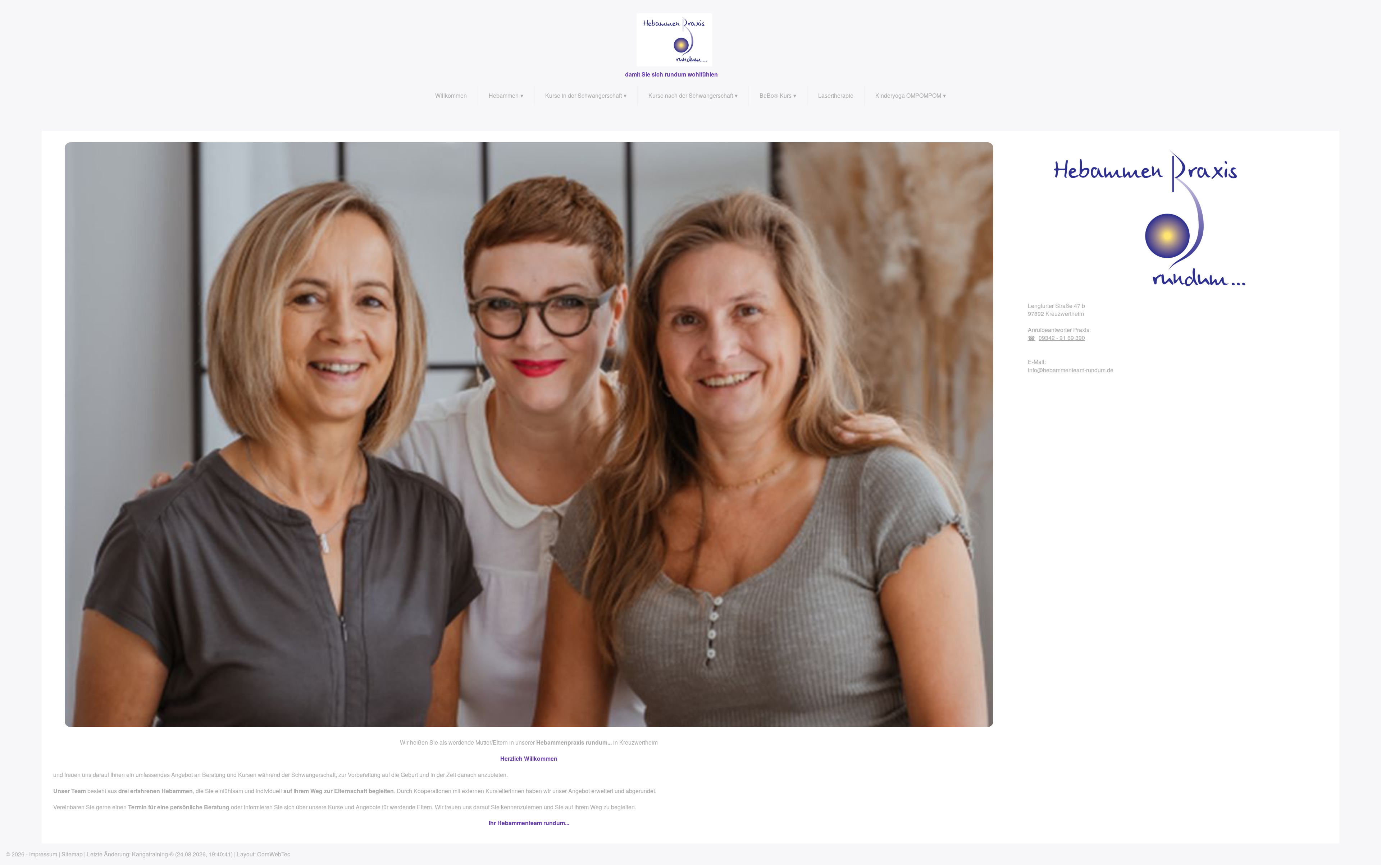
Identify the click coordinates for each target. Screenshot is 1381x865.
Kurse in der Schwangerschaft (583, 95)
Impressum (43, 854)
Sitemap (72, 854)
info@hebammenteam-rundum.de (1070, 370)
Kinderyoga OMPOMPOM (908, 95)
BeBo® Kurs (776, 95)
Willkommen (451, 95)
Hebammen (504, 95)
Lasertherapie (835, 95)
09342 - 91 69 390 (1062, 337)
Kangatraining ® (153, 854)
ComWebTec (273, 854)
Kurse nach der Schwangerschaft (690, 95)
